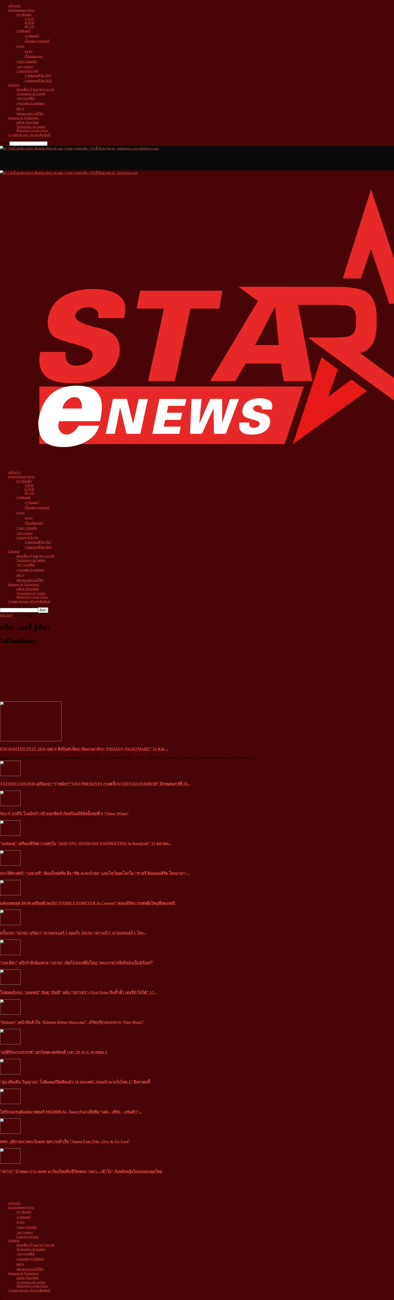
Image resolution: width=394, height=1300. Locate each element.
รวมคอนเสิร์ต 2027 (38, 75)
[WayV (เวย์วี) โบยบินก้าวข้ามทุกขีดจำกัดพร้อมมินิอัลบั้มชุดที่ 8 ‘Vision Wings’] (10, 805)
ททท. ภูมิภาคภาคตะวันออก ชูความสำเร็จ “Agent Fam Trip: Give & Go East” (65, 1141)
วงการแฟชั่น (25, 98)
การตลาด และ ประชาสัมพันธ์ (29, 135)
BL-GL (29, 26)
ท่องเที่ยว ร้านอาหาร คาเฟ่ (35, 89)
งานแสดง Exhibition (30, 103)
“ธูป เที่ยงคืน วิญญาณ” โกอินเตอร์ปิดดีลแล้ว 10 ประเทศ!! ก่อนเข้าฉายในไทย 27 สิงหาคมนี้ (75, 1082)
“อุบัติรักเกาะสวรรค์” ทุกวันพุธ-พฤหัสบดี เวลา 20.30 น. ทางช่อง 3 (53, 1052)
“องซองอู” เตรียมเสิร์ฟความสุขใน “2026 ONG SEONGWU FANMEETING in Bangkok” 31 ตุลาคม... (86, 843)
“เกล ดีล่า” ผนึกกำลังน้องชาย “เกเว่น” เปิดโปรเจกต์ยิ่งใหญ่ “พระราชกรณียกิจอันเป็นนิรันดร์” (76, 963)
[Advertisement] (74, 160)
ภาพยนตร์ (23, 31)
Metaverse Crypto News (32, 130)
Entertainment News (21, 10)
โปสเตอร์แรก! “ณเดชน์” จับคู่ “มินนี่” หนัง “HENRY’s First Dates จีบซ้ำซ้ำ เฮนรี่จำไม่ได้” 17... (78, 992)
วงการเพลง (24, 66)
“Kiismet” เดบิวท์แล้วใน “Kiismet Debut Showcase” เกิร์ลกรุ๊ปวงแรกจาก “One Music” (72, 1022)
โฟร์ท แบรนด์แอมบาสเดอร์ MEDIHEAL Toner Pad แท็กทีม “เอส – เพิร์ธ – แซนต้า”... (71, 1112)
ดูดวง (20, 108)
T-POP (29, 19)
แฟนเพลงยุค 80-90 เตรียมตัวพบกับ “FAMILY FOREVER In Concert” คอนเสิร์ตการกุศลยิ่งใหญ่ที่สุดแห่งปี (87, 903)
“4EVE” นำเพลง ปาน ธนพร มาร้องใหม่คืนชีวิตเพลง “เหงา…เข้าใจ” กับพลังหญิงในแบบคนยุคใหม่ (81, 1171)
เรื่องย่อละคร (34, 56)
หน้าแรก (14, 6)
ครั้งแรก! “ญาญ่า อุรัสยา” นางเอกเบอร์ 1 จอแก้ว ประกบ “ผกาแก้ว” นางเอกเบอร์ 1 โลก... (73, 933)
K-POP (29, 22)
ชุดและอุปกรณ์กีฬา (30, 113)
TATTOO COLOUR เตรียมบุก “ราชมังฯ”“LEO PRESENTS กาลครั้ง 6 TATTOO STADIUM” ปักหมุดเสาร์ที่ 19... (95, 784)
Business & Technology (23, 118)
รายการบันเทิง (26, 61)
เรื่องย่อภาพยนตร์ (37, 41)
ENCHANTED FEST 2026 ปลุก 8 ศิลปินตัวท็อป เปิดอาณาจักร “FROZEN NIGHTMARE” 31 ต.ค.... (84, 749)
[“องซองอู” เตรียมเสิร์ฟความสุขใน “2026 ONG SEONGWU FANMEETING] (10, 834)
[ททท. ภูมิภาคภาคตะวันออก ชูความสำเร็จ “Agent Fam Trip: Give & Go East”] (10, 1132)
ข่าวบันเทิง (24, 14)
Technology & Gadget (30, 94)
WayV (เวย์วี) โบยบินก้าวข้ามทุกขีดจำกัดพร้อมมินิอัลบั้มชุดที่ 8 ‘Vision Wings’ (64, 813)
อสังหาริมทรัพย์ (27, 122)
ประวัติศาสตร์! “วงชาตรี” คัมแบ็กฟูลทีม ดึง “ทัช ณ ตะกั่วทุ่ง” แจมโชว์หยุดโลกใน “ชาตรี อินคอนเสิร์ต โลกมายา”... (95, 873)
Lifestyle (13, 85)
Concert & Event (27, 71)
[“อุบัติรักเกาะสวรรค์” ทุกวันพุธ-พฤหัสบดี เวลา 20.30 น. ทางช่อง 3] (10, 1043)
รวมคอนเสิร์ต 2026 (38, 80)
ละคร (20, 46)
